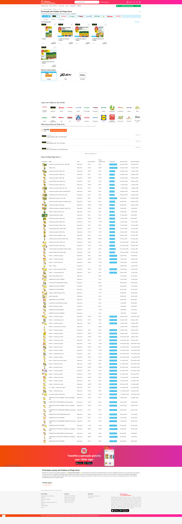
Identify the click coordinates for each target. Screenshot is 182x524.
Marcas (42, 500)
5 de (46, 21)
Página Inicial (44, 5)
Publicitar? (43, 497)
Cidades (79, 5)
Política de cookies (95, 515)
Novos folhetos (53, 5)
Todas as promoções (47, 9)
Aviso (70, 515)
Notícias (42, 507)
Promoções (61, 5)
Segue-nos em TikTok (69, 502)
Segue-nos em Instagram (69, 499)
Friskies (54, 9)
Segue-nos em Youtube (69, 500)
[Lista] (140, 2)
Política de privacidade (85, 515)
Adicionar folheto (44, 505)
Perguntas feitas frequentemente (47, 496)
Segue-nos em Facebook (69, 497)
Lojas (67, 5)
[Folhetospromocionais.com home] (48, 2)
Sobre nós (43, 504)
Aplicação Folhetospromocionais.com (49, 502)
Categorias (73, 5)
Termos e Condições (76, 515)
